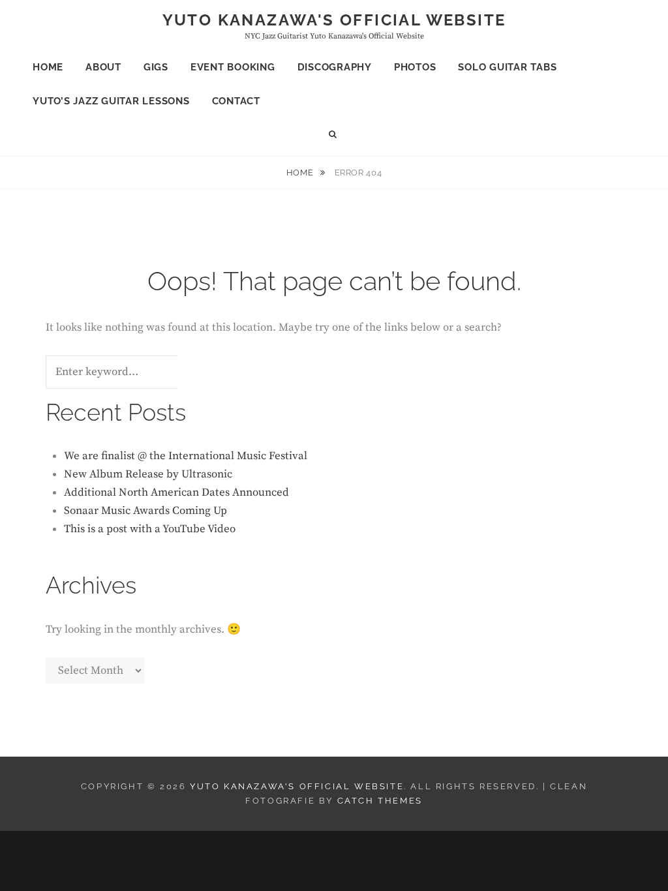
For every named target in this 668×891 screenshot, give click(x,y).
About (103, 67)
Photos (415, 67)
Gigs (156, 67)
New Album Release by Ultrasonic (148, 474)
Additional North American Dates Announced (176, 492)
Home (48, 67)
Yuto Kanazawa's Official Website (334, 19)
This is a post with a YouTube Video (149, 529)
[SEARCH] (334, 134)
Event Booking (232, 67)
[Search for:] (128, 372)
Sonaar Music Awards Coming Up (145, 511)
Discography (334, 67)
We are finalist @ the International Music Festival (185, 456)
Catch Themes (380, 801)
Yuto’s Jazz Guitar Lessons (111, 101)
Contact (236, 101)
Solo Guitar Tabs (507, 67)
